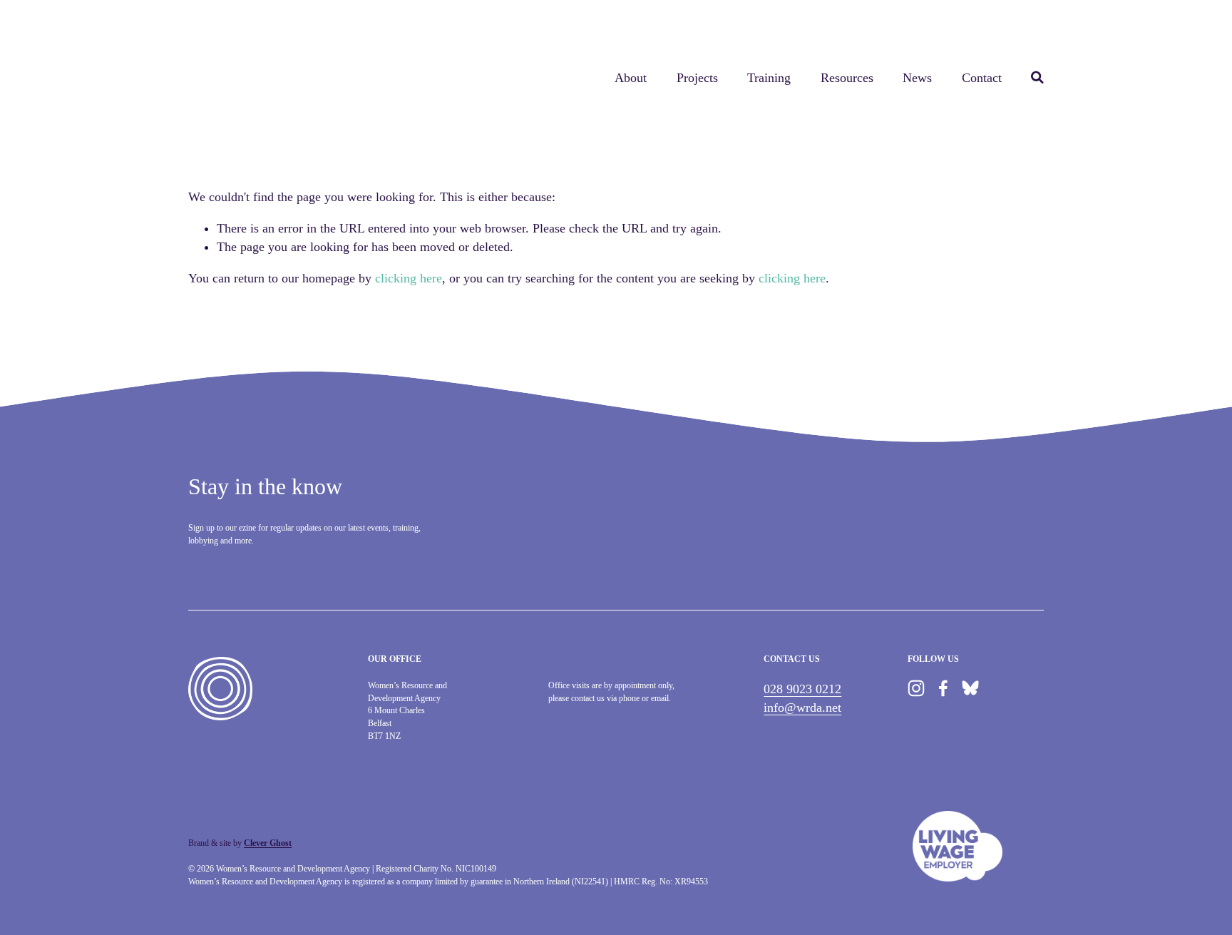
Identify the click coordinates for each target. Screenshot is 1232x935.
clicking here (408, 278)
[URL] (970, 688)
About (631, 78)
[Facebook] (943, 688)
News (917, 78)
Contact (982, 78)
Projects (697, 78)
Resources (847, 78)
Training (769, 78)
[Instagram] (916, 688)
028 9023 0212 (802, 689)
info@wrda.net (802, 707)
